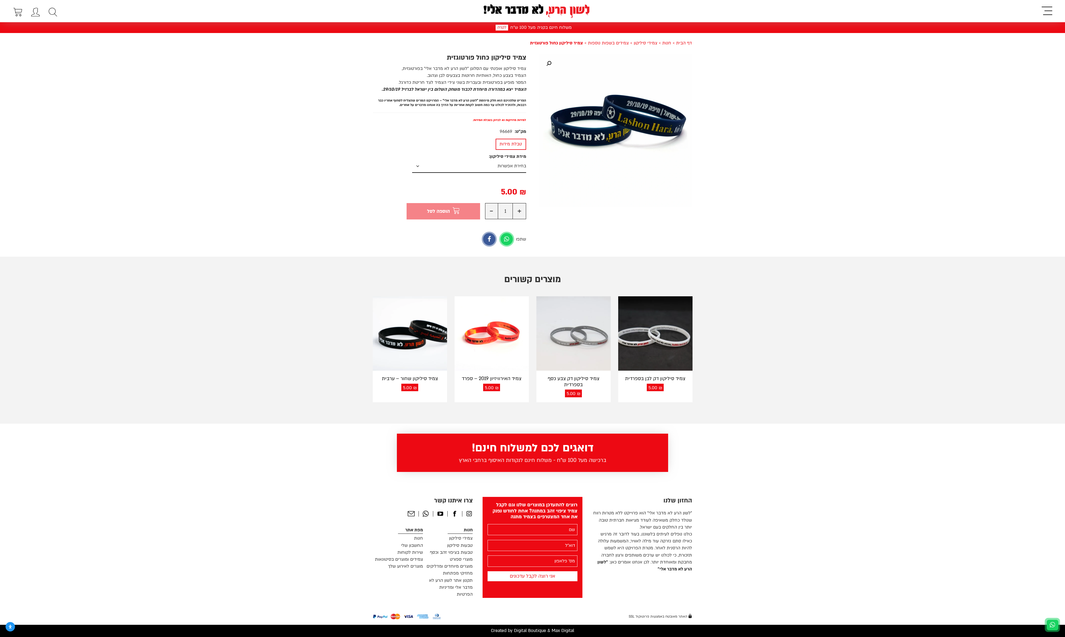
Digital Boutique (530, 631)
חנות (666, 43)
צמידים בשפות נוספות (608, 43)
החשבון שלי (412, 545)
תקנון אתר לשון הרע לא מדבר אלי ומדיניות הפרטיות (451, 587)
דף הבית (684, 43)
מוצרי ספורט (461, 559)
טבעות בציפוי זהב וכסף (451, 552)
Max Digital (563, 631)
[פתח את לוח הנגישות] (10, 626)
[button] (549, 64)
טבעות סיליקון (460, 545)
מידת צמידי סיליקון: (507, 156)
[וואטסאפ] (506, 239)
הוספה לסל (438, 211)
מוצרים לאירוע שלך (405, 566)
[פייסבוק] (489, 239)
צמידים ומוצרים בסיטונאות (399, 559)
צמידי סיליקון (645, 43)
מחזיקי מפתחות (458, 573)
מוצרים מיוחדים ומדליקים (450, 566)
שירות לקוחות (410, 552)
